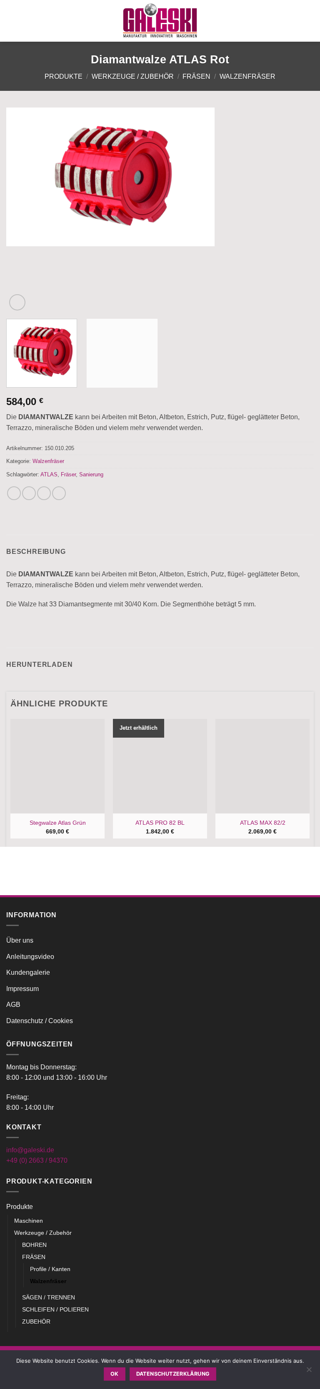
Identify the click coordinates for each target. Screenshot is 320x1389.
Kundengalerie (28, 972)
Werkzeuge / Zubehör (133, 76)
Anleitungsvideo (30, 956)
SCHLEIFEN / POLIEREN (55, 1309)
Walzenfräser (247, 76)
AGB (13, 1004)
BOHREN (34, 1244)
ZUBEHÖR (36, 1321)
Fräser (68, 474)
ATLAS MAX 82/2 (262, 822)
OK (114, 1374)
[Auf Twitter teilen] (44, 493)
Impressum (22, 988)
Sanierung (91, 474)
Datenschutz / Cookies (39, 1020)
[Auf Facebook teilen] (29, 493)
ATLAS (49, 474)
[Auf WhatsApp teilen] (14, 493)
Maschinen (28, 1220)
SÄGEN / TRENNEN (48, 1297)
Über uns (19, 940)
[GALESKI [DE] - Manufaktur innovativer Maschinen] (160, 20)
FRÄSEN (196, 76)
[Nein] (309, 1372)
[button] (11, 20)
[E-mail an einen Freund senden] (59, 493)
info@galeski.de (30, 1150)
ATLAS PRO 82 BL (160, 822)
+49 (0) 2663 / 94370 (37, 1160)
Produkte (63, 76)
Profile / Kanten (50, 1269)
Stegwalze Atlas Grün (58, 822)
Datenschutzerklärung (173, 1374)
